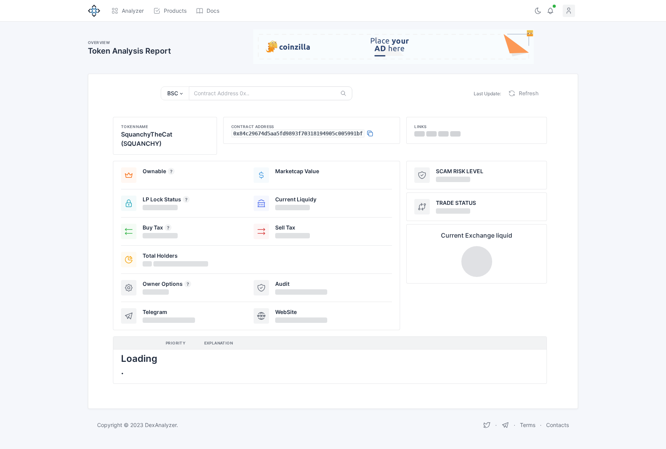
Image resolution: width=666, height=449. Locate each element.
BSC (172, 93)
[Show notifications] (550, 11)
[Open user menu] (570, 11)
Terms (527, 425)
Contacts (557, 425)
